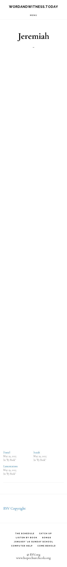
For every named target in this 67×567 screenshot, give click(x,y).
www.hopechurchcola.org (33, 558)
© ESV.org (33, 554)
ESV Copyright (14, 508)
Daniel (6, 452)
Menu (33, 15)
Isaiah (37, 452)
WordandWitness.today (33, 7)
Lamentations (10, 466)
